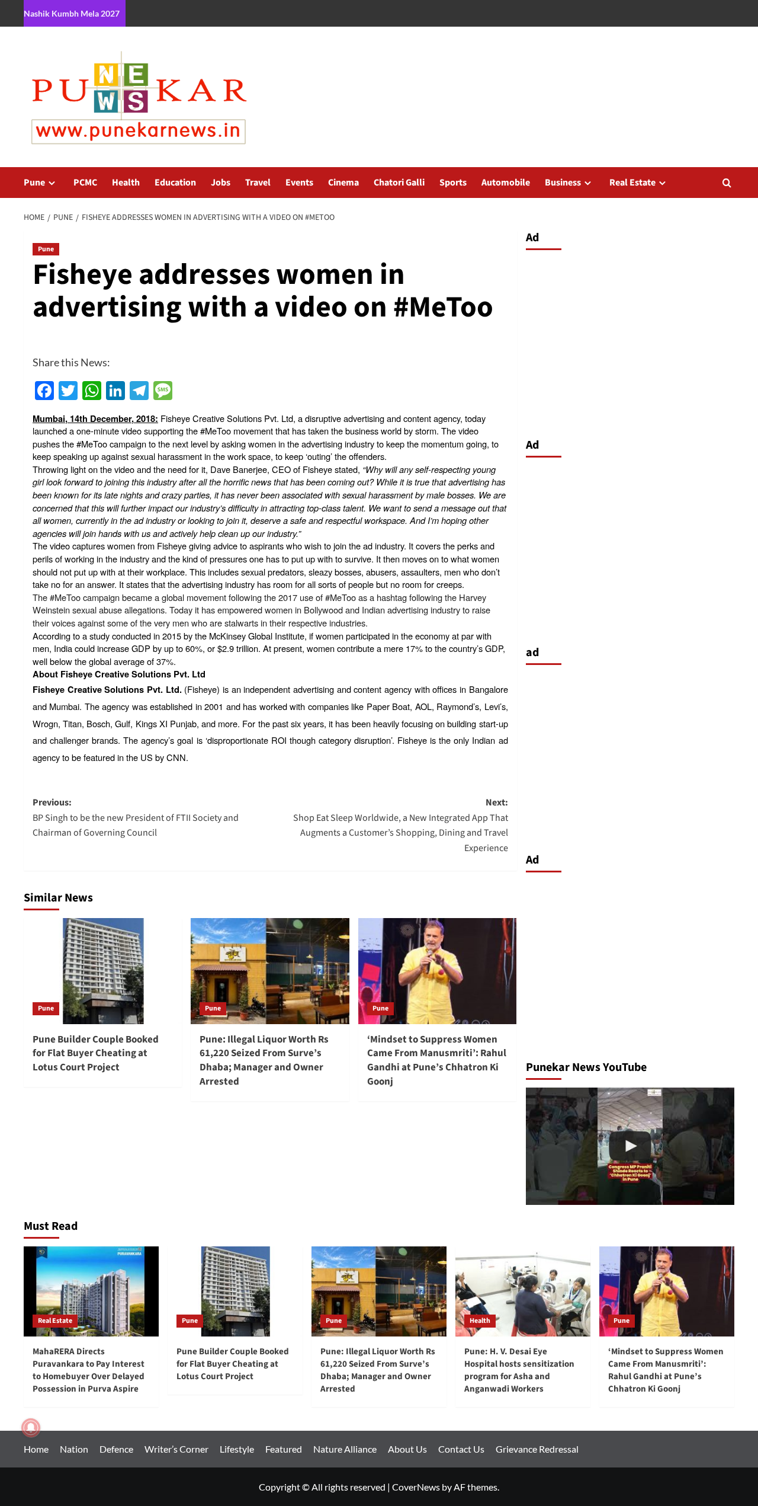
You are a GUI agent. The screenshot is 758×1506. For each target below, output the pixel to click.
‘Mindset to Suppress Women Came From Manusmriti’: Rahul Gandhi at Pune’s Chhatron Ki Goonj (436, 1060)
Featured (283, 1448)
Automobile (505, 182)
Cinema (343, 182)
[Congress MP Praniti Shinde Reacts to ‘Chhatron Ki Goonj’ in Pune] (630, 1146)
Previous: (136, 817)
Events (299, 182)
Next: (400, 825)
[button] (727, 182)
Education (175, 182)
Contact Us (461, 1448)
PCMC (85, 182)
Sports (453, 182)
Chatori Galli (399, 182)
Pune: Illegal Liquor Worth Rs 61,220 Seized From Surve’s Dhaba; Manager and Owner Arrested (264, 1060)
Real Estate (632, 182)
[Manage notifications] (30, 1427)
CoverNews (416, 1486)
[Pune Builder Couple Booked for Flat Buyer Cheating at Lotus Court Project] (103, 971)
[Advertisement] (630, 341)
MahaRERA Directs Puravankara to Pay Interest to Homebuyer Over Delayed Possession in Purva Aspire (88, 1370)
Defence (116, 1448)
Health (126, 182)
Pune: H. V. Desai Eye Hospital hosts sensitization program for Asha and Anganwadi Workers (519, 1370)
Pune (34, 182)
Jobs (220, 182)
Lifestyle (237, 1448)
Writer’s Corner (176, 1448)
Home (36, 1448)
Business (563, 182)
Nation (74, 1448)
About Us (407, 1448)
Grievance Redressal (537, 1448)
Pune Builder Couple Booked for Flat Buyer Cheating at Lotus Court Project (96, 1053)
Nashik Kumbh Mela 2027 (72, 13)
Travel (258, 182)
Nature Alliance (345, 1448)
